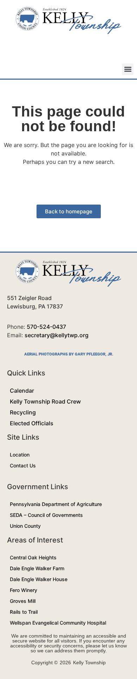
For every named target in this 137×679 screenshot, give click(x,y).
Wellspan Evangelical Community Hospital (58, 623)
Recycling (23, 412)
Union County (25, 526)
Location (20, 455)
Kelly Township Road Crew (45, 401)
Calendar (22, 390)
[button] (127, 69)
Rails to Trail (24, 612)
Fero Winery (23, 590)
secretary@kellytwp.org (57, 335)
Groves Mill (22, 601)
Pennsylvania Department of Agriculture (56, 504)
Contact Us (23, 465)
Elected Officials (31, 423)
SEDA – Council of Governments (46, 515)
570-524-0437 (46, 326)
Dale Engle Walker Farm (37, 568)
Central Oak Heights (33, 557)
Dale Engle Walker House (38, 579)
